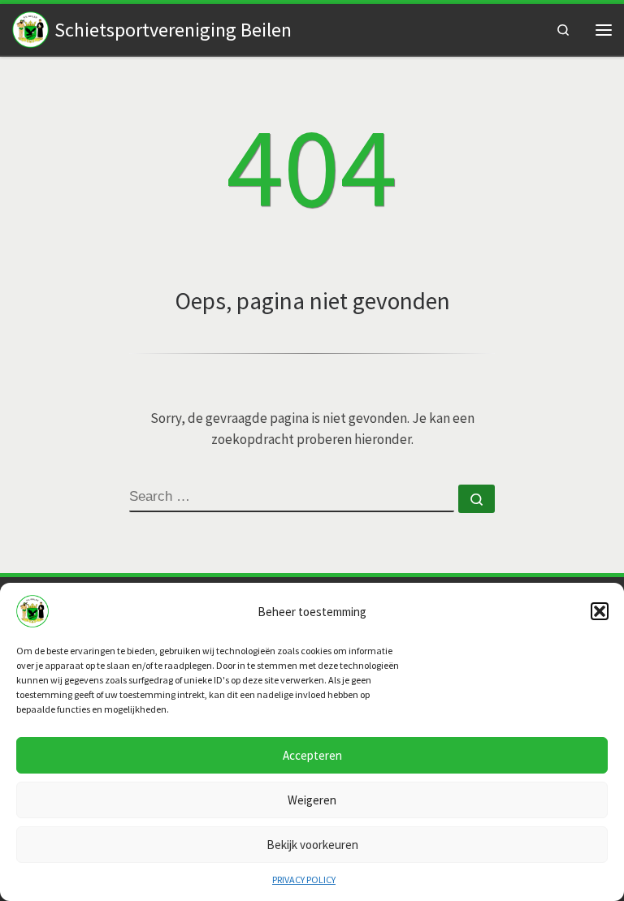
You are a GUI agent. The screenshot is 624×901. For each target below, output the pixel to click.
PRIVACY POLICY (304, 879)
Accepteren (312, 755)
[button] (600, 611)
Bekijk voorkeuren (312, 844)
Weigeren (312, 800)
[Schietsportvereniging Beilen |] (30, 28)
